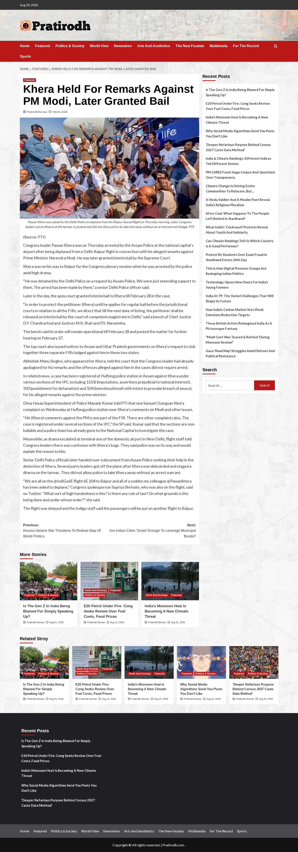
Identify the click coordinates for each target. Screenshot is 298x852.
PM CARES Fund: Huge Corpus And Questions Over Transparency (240, 174)
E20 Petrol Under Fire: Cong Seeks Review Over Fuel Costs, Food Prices (108, 611)
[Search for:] (230, 385)
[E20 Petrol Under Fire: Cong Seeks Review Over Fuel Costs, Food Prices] (109, 581)
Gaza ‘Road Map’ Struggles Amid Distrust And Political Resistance (240, 353)
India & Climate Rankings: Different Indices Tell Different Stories (238, 161)
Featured (42, 46)
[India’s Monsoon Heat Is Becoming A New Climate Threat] (170, 581)
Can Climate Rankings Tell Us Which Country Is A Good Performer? (239, 243)
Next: (153, 530)
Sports (25, 56)
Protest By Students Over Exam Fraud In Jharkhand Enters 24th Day (236, 257)
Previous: (62, 530)
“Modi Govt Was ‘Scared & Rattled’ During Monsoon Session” (238, 339)
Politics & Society (69, 46)
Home (25, 46)
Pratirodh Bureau (37, 111)
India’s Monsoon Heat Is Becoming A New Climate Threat (166, 611)
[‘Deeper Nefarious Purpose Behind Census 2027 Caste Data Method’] (253, 662)
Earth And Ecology (96, 590)
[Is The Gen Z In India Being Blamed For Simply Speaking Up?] (48, 581)
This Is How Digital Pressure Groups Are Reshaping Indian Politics (236, 270)
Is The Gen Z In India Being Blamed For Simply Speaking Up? (48, 611)
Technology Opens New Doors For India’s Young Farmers (237, 284)
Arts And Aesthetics (153, 46)
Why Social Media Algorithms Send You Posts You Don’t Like (240, 133)
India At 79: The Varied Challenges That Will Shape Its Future (240, 298)
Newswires (123, 46)
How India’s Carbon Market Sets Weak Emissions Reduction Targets (235, 312)
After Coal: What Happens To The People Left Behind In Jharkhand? (237, 216)
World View (99, 46)
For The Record (246, 46)
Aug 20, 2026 (214, 699)
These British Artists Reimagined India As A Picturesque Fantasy (239, 325)
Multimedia (219, 46)
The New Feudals (190, 46)
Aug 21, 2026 (56, 622)
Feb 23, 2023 (59, 111)
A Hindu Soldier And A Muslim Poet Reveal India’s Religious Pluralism (238, 202)
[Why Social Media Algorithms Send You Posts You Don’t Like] (201, 662)
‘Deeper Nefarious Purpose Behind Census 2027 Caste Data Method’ (238, 147)
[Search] (275, 46)
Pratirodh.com (173, 845)
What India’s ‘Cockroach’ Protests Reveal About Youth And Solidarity (237, 229)
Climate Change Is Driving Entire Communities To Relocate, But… (230, 188)
